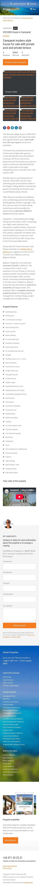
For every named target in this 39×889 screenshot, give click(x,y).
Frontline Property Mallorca (13, 719)
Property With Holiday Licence (14, 744)
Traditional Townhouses (11, 707)
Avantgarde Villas (9, 696)
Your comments (7, 606)
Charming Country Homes (12, 713)
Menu (34, 9)
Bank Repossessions (10, 710)
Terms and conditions (10, 866)
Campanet (6, 36)
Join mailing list (10, 840)
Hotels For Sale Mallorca (11, 742)
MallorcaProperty (11, 9)
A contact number (8, 594)
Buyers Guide (8, 683)
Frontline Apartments (10, 702)
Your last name (7, 572)
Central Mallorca (27, 18)
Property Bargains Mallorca (13, 733)
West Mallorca (8, 775)
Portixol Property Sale (10, 724)
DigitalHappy (28, 882)
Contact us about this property (15, 62)
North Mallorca (8, 20)
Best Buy (6, 699)
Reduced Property (9, 716)
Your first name (7, 561)
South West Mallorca (10, 772)
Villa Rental (7, 677)
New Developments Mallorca (13, 722)
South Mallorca (8, 766)
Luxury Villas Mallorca (11, 736)
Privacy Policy (16, 637)
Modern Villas (8, 730)
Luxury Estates (8, 705)
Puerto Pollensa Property (12, 727)
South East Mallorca (10, 769)
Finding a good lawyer (11, 685)
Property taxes (8, 680)
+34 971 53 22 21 (12, 857)
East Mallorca (8, 758)
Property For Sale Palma (11, 739)
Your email (6, 583)
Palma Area (7, 763)
